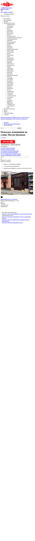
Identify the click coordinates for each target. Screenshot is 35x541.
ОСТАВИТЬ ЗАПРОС (7, 12)
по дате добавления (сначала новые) (11, 153)
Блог (19, 117)
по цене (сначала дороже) (8, 149)
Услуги (22, 117)
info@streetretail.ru (5, 9)
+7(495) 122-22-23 (6, 8)
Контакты (24, 119)
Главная (3, 117)
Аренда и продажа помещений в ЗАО (12, 222)
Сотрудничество (16, 119)
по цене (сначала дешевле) (8, 148)
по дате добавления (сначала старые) (11, 155)
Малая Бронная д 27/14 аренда (9, 199)
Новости (15, 117)
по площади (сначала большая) (9, 152)
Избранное (9, 119)
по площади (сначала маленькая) (10, 151)
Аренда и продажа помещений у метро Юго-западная (17, 214)
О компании (8, 117)
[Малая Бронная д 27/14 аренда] (17, 183)
